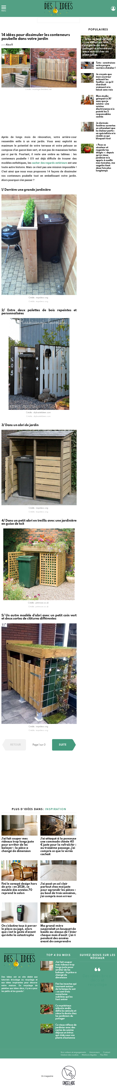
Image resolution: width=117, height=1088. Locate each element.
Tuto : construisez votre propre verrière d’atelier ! (106, 65)
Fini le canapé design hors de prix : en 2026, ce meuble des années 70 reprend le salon (19, 889)
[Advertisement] (39, 114)
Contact (106, 1052)
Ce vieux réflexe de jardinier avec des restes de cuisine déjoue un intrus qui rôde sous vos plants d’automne (65, 1031)
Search (77, 21)
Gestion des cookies (69, 1055)
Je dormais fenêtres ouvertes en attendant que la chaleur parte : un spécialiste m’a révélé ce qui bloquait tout (105, 131)
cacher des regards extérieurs (49, 162)
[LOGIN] (113, 8)
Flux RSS (104, 1055)
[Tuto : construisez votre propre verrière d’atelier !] (87, 65)
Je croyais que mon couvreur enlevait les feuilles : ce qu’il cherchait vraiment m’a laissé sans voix (104, 82)
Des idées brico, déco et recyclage (97, 980)
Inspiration (55, 809)
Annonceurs (94, 1052)
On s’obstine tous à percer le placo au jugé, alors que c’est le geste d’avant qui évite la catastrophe (19, 931)
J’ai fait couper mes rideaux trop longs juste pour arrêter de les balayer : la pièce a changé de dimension (17, 845)
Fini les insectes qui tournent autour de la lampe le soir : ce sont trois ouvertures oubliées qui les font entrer (65, 992)
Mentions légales (89, 1055)
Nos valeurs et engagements (73, 1052)
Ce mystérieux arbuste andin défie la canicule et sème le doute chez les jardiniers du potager (65, 1012)
